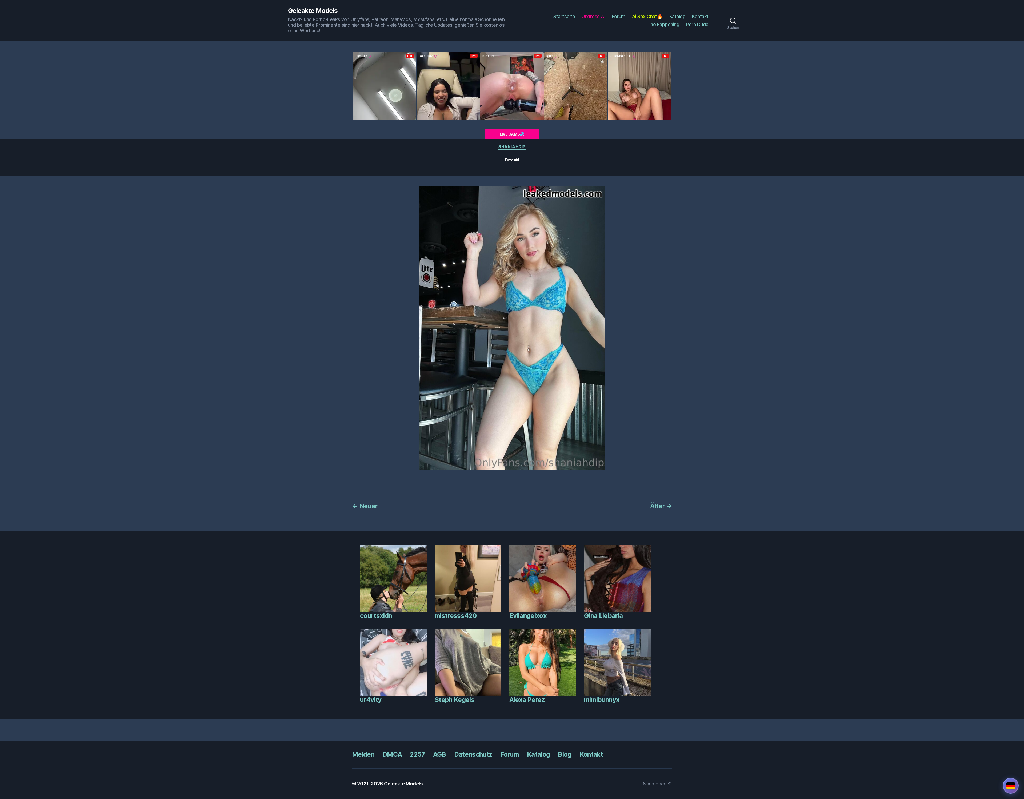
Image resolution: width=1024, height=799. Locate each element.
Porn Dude (697, 24)
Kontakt (700, 16)
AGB (439, 754)
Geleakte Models (313, 10)
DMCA (392, 754)
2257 (417, 754)
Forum (618, 16)
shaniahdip (512, 146)
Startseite (564, 16)
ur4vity (370, 699)
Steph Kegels (454, 699)
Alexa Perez (527, 699)
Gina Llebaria (603, 615)
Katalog (677, 16)
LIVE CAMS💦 (512, 134)
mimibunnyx (601, 699)
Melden (363, 754)
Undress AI (593, 16)
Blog (564, 754)
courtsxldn (376, 615)
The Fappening (663, 24)
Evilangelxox (528, 615)
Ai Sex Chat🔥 (647, 16)
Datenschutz (473, 754)
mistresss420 (456, 615)
